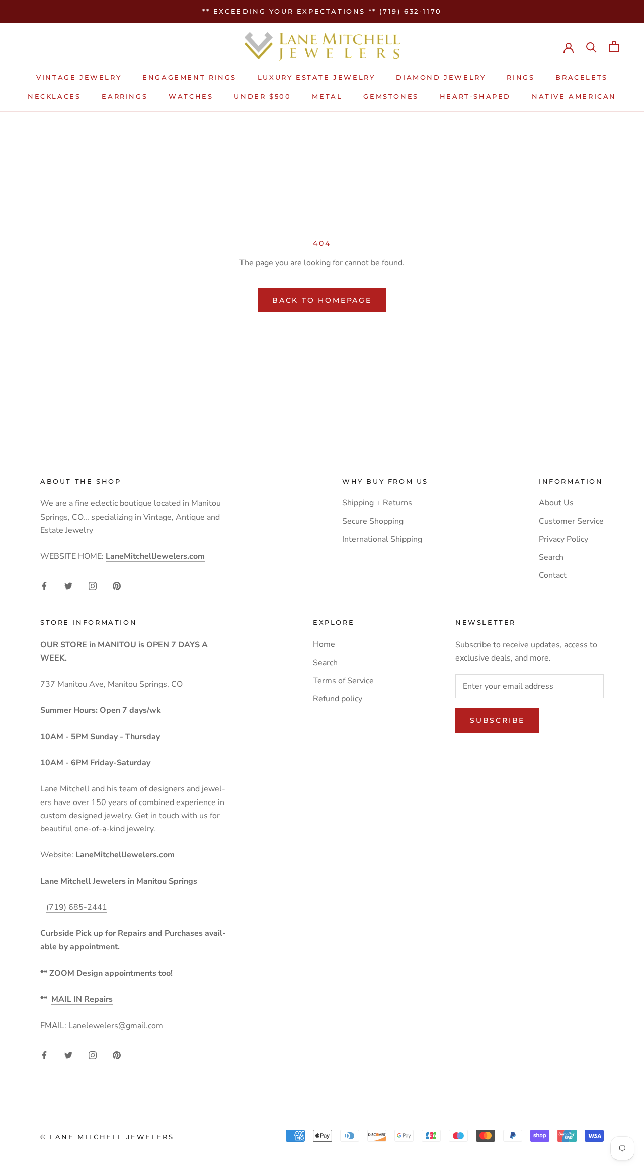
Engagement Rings (189, 77)
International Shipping (382, 539)
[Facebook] (44, 585)
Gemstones (390, 96)
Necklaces (54, 96)
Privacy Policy (563, 539)
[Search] (591, 46)
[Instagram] (93, 585)
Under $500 (262, 96)
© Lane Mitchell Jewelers (107, 1137)
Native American (574, 96)
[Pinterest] (117, 585)
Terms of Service (343, 680)
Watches (191, 96)
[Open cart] (614, 46)
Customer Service (571, 521)
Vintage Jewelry (78, 77)
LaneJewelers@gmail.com (115, 1025)
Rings (520, 77)
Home (324, 644)
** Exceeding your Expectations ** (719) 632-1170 (322, 11)
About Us (556, 502)
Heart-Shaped (475, 96)
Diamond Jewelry (441, 77)
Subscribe (497, 720)
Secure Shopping (373, 521)
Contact (553, 575)
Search (551, 557)
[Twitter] (68, 585)
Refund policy (337, 698)
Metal (327, 96)
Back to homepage (322, 300)
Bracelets (581, 77)
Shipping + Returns (377, 502)
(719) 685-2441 (76, 907)
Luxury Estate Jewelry (316, 77)
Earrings (124, 96)
